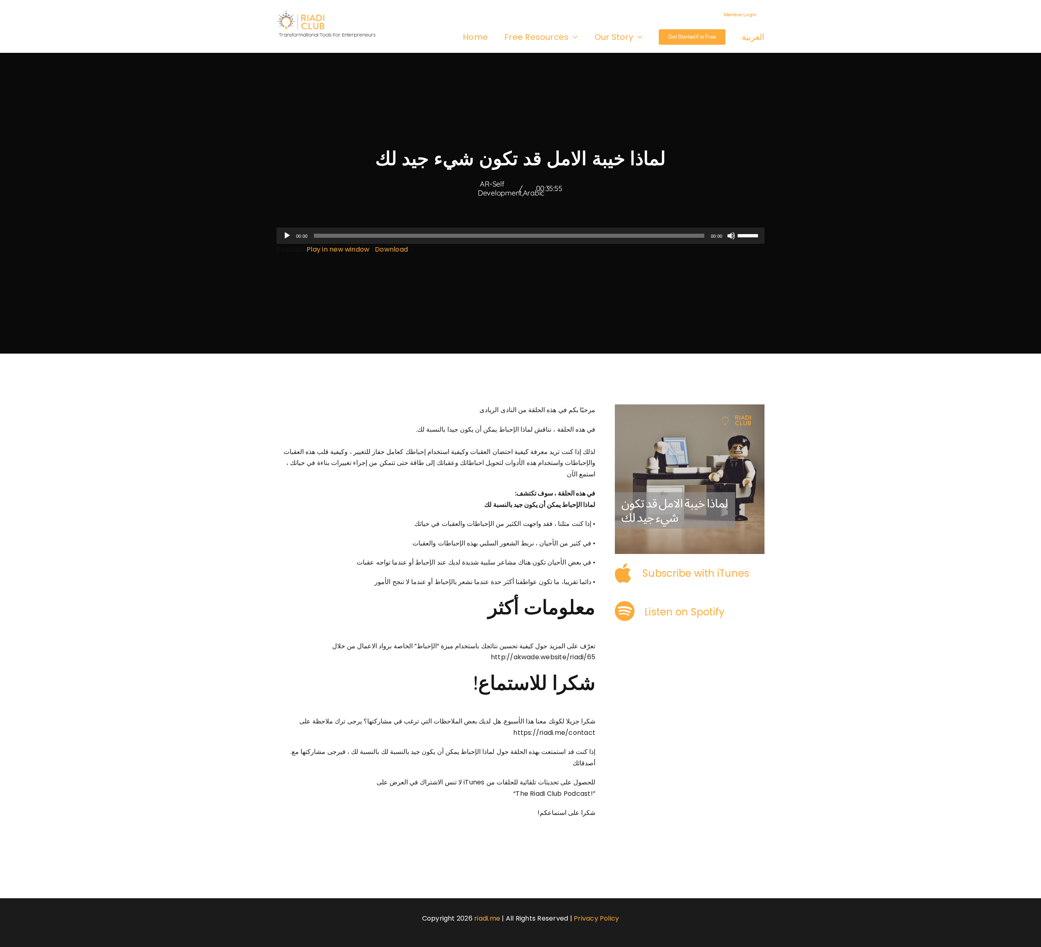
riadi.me (487, 918)
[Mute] (731, 236)
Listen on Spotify (685, 612)
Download (391, 249)
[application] (520, 236)
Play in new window (338, 249)
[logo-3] (330, 13)
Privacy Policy (596, 918)
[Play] (287, 236)
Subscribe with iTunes (695, 573)
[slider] (749, 235)
